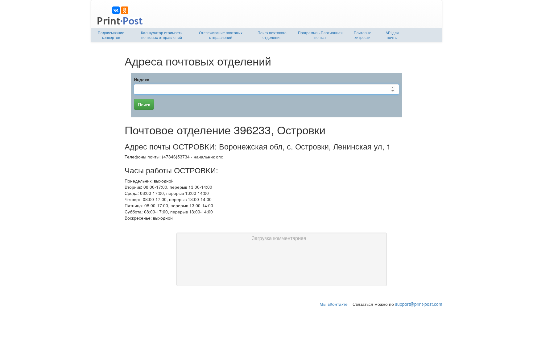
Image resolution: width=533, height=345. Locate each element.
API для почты (392, 35)
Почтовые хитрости (362, 35)
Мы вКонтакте (334, 304)
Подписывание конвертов (111, 35)
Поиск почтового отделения (272, 35)
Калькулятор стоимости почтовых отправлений (162, 35)
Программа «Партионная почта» (320, 35)
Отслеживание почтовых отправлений (220, 35)
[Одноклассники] (124, 10)
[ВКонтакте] (116, 10)
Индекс (141, 79)
